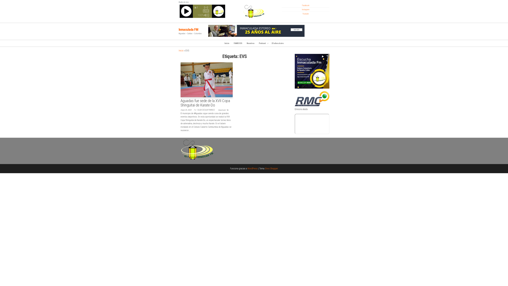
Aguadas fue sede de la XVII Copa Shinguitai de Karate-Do (205, 102)
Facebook (305, 5)
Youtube (306, 14)
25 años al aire (278, 43)
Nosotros (250, 43)
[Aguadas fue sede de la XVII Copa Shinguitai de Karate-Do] (207, 79)
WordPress (253, 168)
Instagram (305, 9)
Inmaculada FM (188, 30)
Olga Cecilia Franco (206, 110)
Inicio (226, 43)
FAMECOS (238, 43)
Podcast (262, 43)
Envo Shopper (271, 168)
